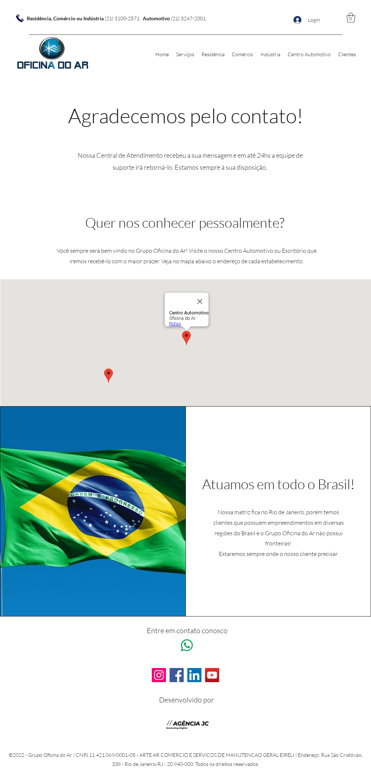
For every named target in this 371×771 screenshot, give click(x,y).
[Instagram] (159, 675)
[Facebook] (177, 675)
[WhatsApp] (187, 645)
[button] (351, 17)
